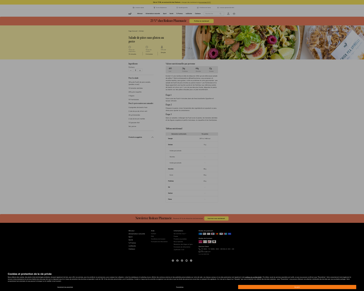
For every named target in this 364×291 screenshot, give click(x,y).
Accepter (297, 287)
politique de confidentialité (253, 277)
